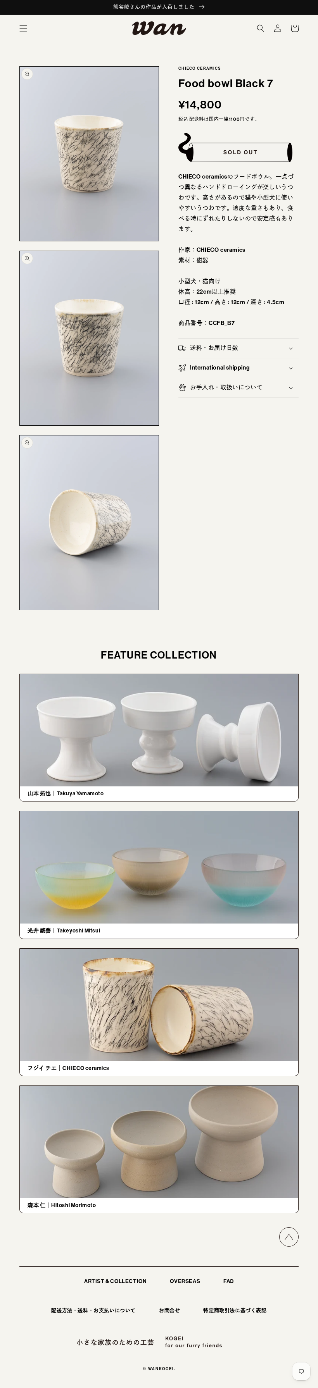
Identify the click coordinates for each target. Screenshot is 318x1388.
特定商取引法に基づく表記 (234, 1310)
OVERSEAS (185, 1281)
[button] (23, 28)
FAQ (228, 1281)
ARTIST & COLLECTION (115, 1281)
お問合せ (169, 1310)
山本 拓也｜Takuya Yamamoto (66, 793)
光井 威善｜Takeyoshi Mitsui (64, 930)
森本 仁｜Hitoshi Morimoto (62, 1205)
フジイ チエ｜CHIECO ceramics (68, 1068)
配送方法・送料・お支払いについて (93, 1310)
